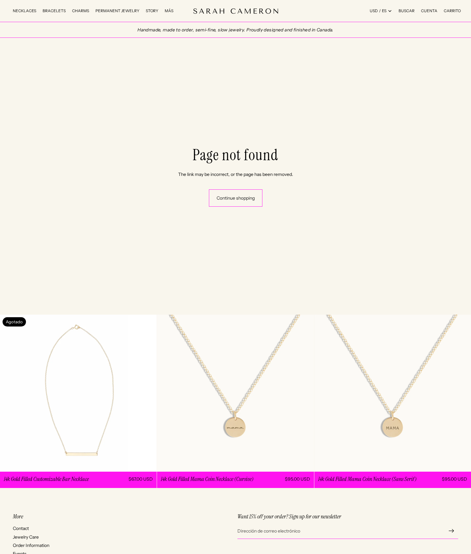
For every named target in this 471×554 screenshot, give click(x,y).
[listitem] (169, 11)
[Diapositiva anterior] (9, 393)
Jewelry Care (26, 537)
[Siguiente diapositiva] (147, 393)
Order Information (31, 545)
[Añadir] (304, 462)
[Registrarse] (451, 531)
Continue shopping (236, 198)
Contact (21, 528)
